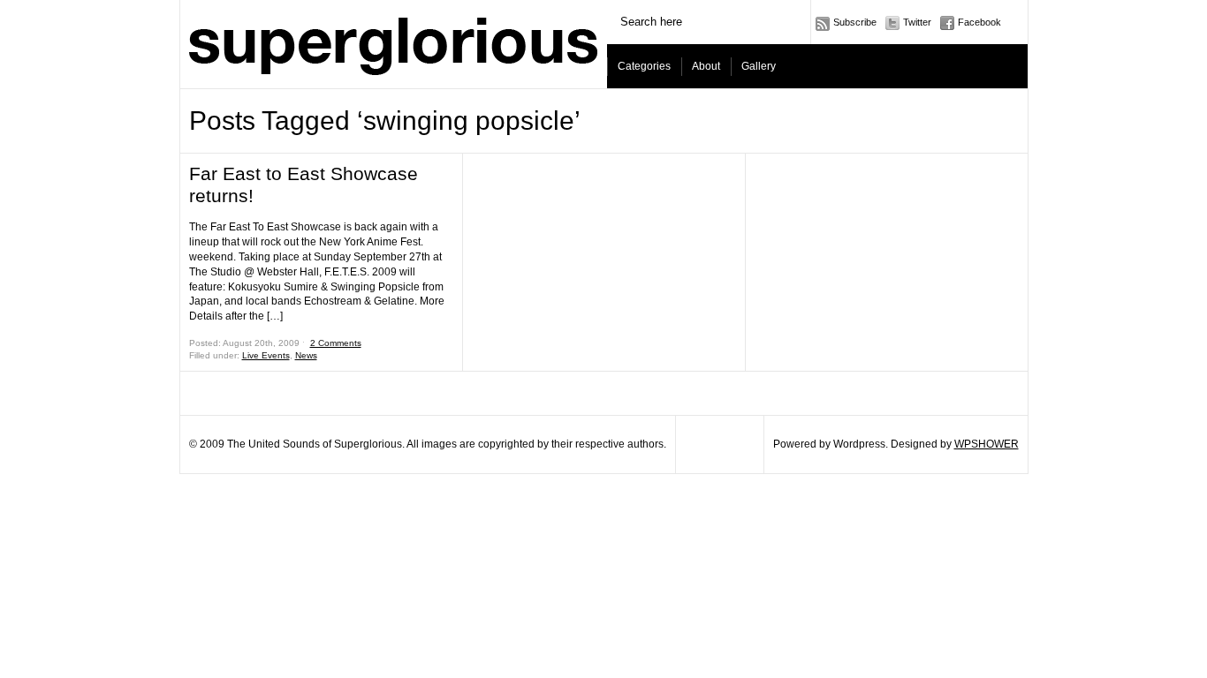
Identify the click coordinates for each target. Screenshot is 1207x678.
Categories (644, 66)
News (306, 355)
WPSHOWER (986, 444)
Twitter (917, 22)
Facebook (979, 22)
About (706, 66)
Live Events (266, 355)
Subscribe (855, 22)
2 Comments (335, 343)
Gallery (758, 66)
